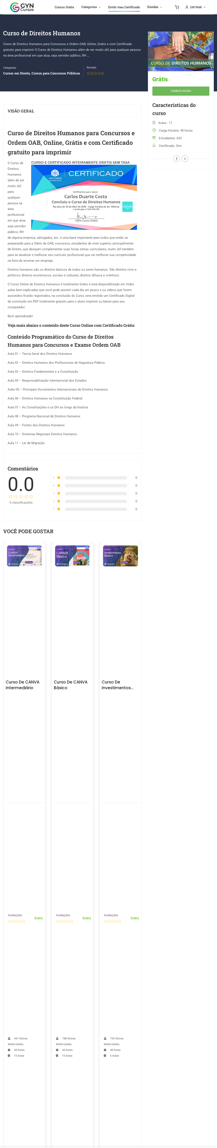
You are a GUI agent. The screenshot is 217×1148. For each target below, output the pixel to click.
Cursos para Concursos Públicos (56, 73)
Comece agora (181, 90)
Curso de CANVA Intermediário (22, 685)
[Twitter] (185, 158)
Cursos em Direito (16, 73)
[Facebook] (176, 158)
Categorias (9, 67)
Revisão (91, 67)
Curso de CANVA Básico (71, 685)
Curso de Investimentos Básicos (116, 687)
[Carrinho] (177, 7)
